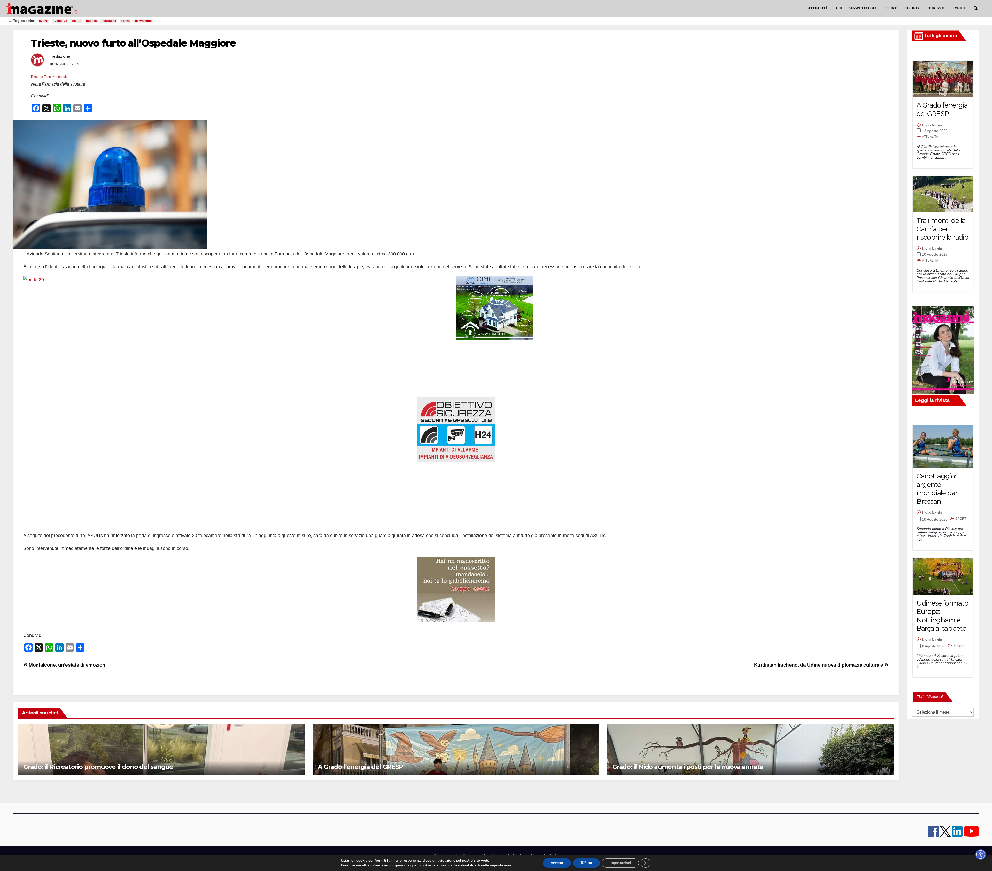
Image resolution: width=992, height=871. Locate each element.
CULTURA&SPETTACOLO (857, 8)
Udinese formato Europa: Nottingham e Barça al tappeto (942, 616)
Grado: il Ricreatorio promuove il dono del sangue (98, 766)
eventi (43, 21)
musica (91, 21)
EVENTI (958, 8)
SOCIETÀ (912, 8)
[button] (976, 8)
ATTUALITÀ (818, 8)
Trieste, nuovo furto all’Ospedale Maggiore (133, 43)
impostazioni (500, 865)
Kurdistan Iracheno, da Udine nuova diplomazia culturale (819, 665)
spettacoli (109, 21)
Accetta (557, 862)
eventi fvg (60, 21)
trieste (76, 21)
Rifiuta (586, 862)
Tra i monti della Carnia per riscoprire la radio (942, 228)
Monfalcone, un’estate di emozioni (67, 665)
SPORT (891, 8)
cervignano (143, 21)
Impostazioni (620, 862)
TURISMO (936, 8)
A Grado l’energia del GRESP (360, 766)
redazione (61, 56)
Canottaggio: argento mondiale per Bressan (937, 489)
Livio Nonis (932, 125)
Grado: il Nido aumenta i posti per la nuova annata (687, 766)
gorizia (125, 21)
